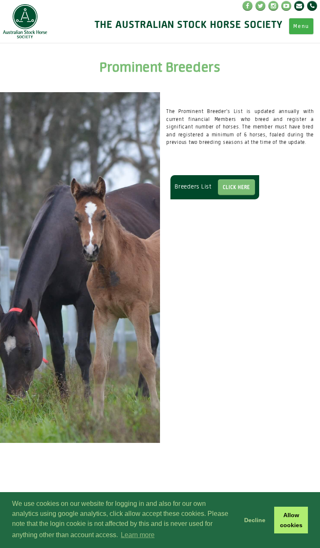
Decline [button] (254, 520)
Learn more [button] (138, 534)
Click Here (236, 187)
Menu (301, 26)
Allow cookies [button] (291, 520)
